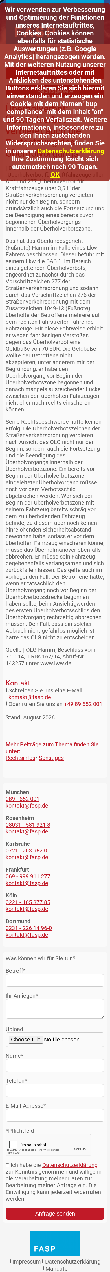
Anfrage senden (55, 1214)
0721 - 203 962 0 (26, 850)
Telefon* (16, 1080)
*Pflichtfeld (20, 1130)
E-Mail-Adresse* (26, 1105)
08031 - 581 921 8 (28, 824)
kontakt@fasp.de (29, 697)
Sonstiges (51, 757)
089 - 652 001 (22, 798)
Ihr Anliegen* (22, 995)
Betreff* (16, 970)
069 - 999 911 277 (28, 876)
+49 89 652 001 (83, 704)
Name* (14, 1055)
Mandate (56, 1268)
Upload (14, 1029)
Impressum (26, 1261)
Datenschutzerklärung (71, 151)
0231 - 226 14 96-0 (29, 928)
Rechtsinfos (20, 757)
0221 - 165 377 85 (28, 902)
